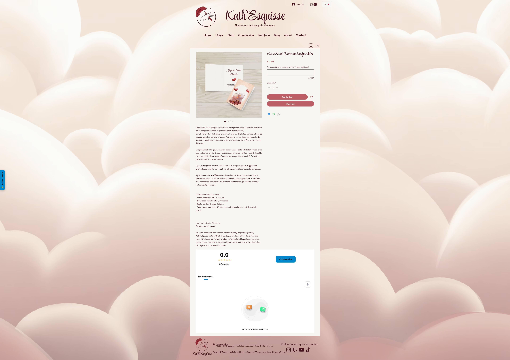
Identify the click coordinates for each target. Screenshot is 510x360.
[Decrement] (269, 87)
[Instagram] (311, 45)
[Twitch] (317, 45)
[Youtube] (301, 349)
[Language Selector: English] (327, 4)
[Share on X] (278, 114)
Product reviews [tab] (206, 276)
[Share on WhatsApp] (273, 114)
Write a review (285, 259)
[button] (313, 4)
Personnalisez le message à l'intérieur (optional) (288, 67)
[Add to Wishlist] (311, 97)
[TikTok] (308, 349)
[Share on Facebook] (268, 114)
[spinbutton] (273, 87)
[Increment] (277, 87)
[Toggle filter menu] (308, 284)
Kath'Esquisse (255, 16)
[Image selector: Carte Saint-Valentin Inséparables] (225, 121)
